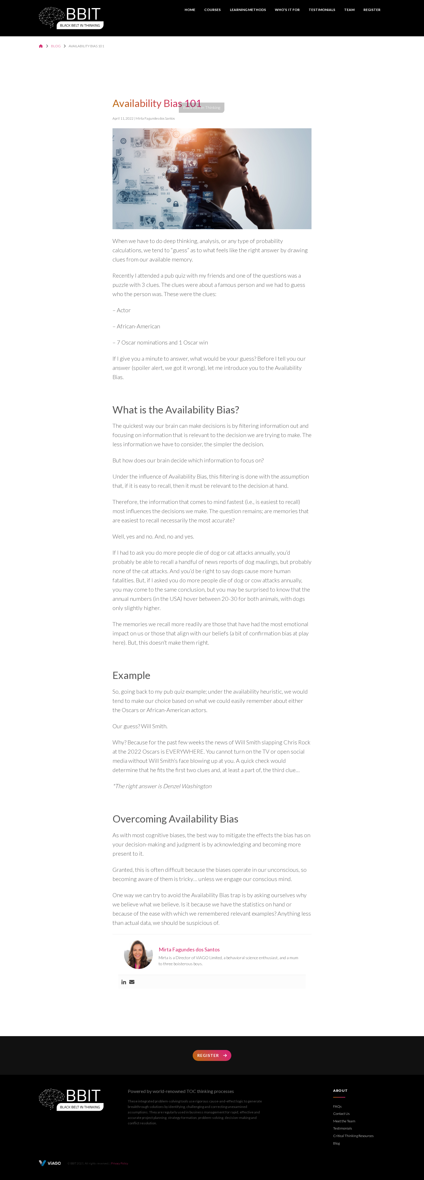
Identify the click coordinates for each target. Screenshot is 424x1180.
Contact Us (341, 1113)
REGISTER (208, 1055)
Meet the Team (344, 1121)
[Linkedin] (123, 982)
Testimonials (322, 9)
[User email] (131, 982)
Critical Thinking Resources (353, 1136)
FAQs (337, 1106)
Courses (212, 9)
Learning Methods (248, 9)
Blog (56, 46)
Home (190, 9)
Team (349, 9)
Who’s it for (287, 9)
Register (371, 9)
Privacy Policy (119, 1163)
